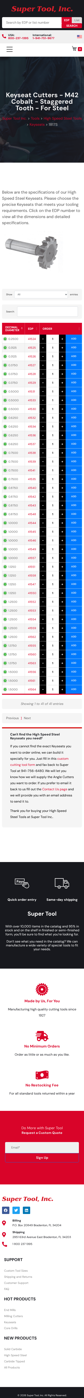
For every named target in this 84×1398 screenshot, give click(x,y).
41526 (32, 356)
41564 (32, 689)
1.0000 (13, 523)
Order (47, 329)
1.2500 (12, 602)
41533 (32, 400)
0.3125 (12, 348)
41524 (32, 339)
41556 (32, 672)
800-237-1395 (18, 38)
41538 (32, 453)
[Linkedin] (26, 1210)
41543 (32, 505)
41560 (32, 654)
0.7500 (13, 453)
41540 (32, 488)
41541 (31, 470)
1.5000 (13, 672)
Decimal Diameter (12, 328)
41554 (32, 619)
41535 (32, 479)
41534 (32, 426)
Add (73, 338)
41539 (32, 461)
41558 (32, 575)
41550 (32, 593)
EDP (67, 20)
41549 (32, 549)
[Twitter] (16, 1210)
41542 (32, 496)
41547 (32, 584)
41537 (31, 444)
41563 (32, 663)
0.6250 (13, 418)
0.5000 (13, 391)
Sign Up (42, 1157)
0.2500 (13, 339)
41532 (32, 418)
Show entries (42, 294)
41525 (32, 348)
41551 (31, 567)
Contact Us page (54, 789)
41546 (32, 540)
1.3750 (12, 645)
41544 (32, 523)
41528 (32, 374)
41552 (32, 602)
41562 (32, 637)
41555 (32, 645)
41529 (32, 383)
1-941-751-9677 (43, 38)
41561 (31, 680)
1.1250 (12, 567)
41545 (32, 532)
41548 (32, 514)
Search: (10, 311)
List (77, 20)
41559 (32, 628)
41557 (32, 558)
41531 (31, 391)
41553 (32, 610)
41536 (32, 435)
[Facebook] (5, 1210)
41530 (32, 409)
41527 (31, 365)
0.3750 (13, 365)
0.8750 (13, 488)
